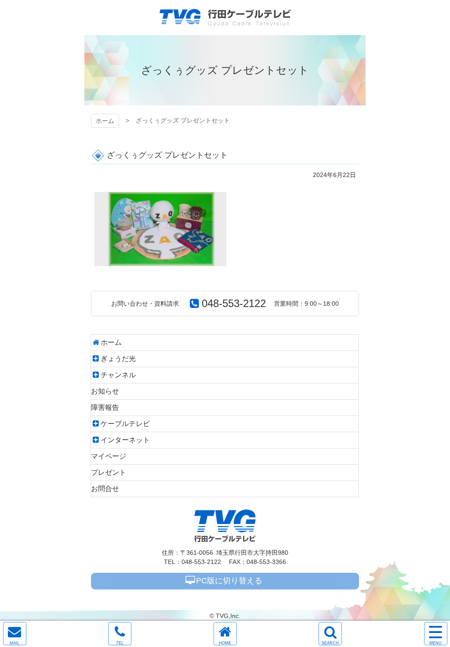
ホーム (105, 120)
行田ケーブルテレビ (225, 17)
